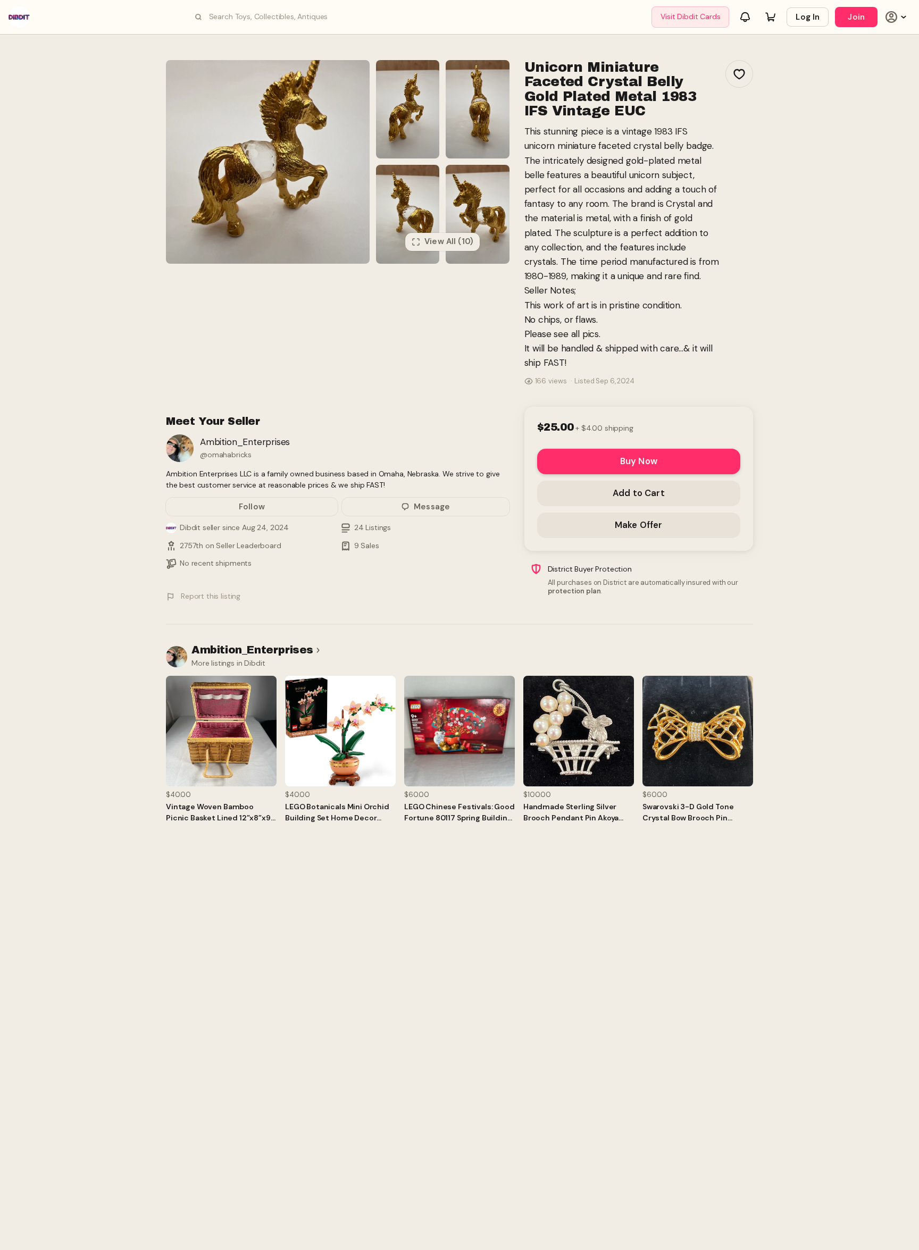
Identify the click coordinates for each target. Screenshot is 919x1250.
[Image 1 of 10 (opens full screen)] (268, 162)
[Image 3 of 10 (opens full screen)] (477, 109)
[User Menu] (897, 17)
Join (856, 17)
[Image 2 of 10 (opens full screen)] (408, 109)
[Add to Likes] (739, 74)
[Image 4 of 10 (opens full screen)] (408, 214)
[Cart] (770, 17)
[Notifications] (745, 17)
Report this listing (210, 596)
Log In (808, 17)
